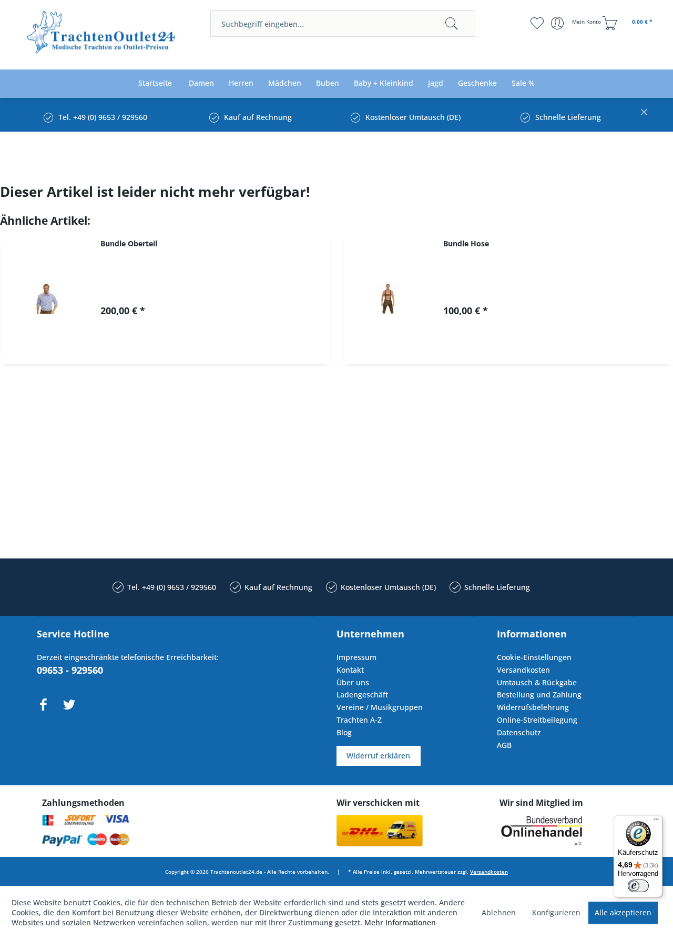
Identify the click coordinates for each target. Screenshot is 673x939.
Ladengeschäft (362, 695)
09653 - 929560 (70, 670)
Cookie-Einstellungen (534, 657)
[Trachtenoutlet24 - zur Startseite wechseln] (101, 36)
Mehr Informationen (400, 922)
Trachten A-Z (359, 720)
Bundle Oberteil (128, 243)
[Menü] (656, 821)
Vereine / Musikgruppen (379, 707)
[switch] (638, 886)
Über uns (352, 682)
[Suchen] (451, 24)
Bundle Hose (466, 243)
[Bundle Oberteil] (45, 298)
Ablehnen (499, 912)
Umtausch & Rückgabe (537, 682)
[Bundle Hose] (388, 298)
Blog (344, 732)
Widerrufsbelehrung (533, 707)
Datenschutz (519, 732)
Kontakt (350, 670)
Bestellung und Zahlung (539, 695)
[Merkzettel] (536, 23)
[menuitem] (342, 24)
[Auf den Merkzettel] (218, 347)
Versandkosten (523, 670)
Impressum (356, 657)
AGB (504, 745)
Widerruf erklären (378, 756)
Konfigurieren (556, 912)
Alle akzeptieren (623, 912)
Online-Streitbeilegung (537, 720)
